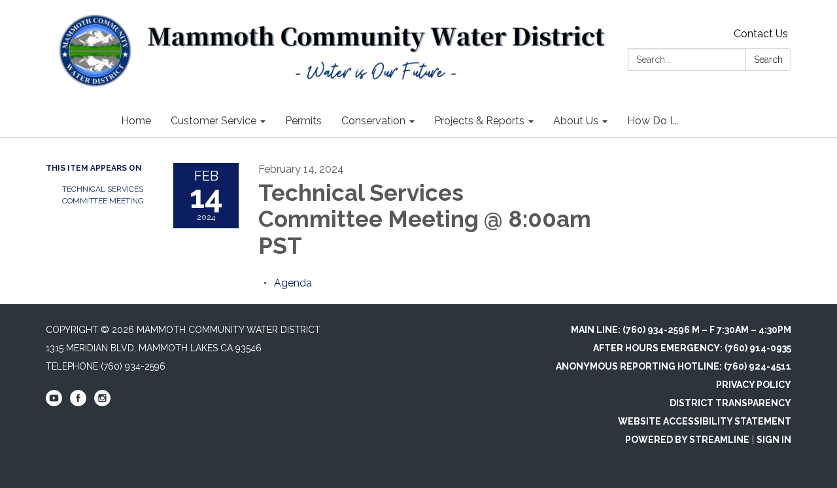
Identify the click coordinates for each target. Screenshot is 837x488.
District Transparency (730, 403)
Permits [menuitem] (303, 120)
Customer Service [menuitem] (213, 120)
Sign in (774, 439)
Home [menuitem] (136, 120)
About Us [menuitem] (575, 120)
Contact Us (761, 33)
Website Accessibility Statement (704, 421)
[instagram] (102, 403)
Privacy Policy (753, 384)
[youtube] (54, 403)
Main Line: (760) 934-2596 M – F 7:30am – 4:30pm (681, 329)
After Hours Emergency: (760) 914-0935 (692, 348)
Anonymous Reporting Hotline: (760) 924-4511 (673, 366)
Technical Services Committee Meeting (103, 194)
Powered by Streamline (687, 439)
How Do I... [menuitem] (652, 120)
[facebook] (78, 403)
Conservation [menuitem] (373, 120)
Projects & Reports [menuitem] (479, 120)
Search (768, 59)
